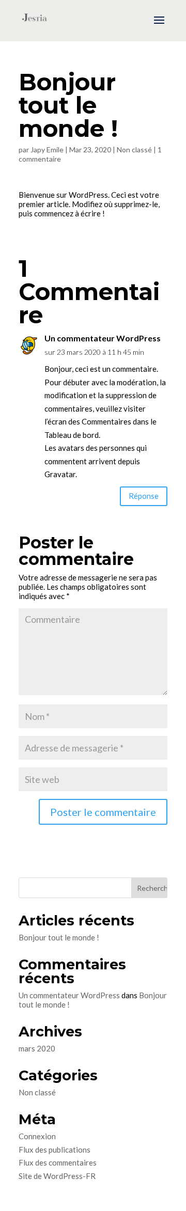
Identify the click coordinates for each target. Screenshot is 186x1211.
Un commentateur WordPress (102, 338)
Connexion (37, 1136)
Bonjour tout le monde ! (59, 937)
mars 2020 (37, 1048)
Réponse (144, 495)
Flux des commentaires (58, 1162)
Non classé (134, 149)
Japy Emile (47, 149)
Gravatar (59, 474)
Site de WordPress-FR (57, 1176)
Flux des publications (54, 1149)
